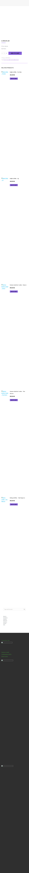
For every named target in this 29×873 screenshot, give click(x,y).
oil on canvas (6, 59)
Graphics (5, 619)
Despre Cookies (4, 656)
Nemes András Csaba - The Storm (17, 392)
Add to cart (15, 53)
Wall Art (4, 616)
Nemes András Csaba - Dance (18, 285)
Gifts (4, 624)
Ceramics (5, 621)
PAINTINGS (7, 57)
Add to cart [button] (14, 78)
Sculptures (5, 617)
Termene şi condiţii (5, 652)
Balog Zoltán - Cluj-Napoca (17, 498)
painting (16, 59)
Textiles (4, 623)
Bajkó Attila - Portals (16, 72)
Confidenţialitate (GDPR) (6, 654)
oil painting (12, 59)
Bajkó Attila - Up (14, 178)
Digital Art (5, 620)
